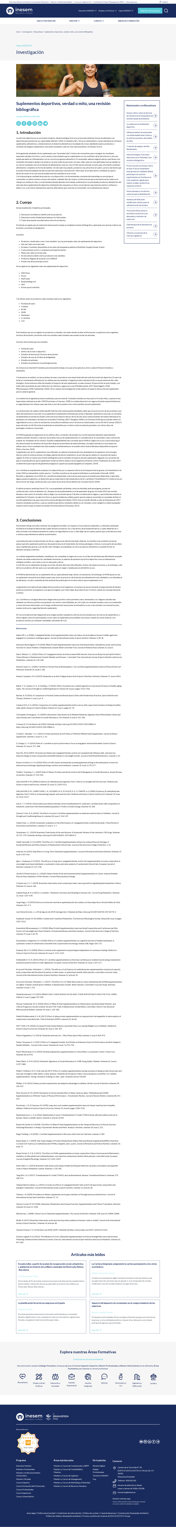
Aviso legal (31, 1513)
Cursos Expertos (23, 1482)
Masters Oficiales (23, 1479)
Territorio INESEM (100, 1475)
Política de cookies (91, 1513)
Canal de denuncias (108, 1513)
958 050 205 (131, 1480)
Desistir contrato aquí (121, 1498)
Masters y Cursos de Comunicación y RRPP (71, 1466)
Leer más (21, 1294)
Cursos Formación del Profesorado (30, 1486)
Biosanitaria (38, 32)
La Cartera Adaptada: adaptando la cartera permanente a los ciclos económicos (124, 1265)
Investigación (27, 32)
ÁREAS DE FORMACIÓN (128, 21)
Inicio (18, 32)
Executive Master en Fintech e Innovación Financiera (28, 2)
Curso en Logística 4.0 (82, 2)
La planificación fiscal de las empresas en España (41, 1303)
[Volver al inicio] (19, 10)
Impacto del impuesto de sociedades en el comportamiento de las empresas (123, 1304)
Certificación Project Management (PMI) (108, 2)
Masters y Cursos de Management (68, 1479)
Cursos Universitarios (25, 1496)
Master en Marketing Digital (61, 2)
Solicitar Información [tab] (150, 10)
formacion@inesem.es (127, 1492)
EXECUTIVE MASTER (46, 21)
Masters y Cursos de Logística (66, 1475)
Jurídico (153, 1383)
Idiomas (104, 1383)
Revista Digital (99, 1466)
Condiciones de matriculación (69, 1513)
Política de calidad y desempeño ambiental (63, 1516)
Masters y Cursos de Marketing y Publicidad (72, 1482)
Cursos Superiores (23, 1493)
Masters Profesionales (25, 1469)
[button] (166, 10)
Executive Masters (23, 1466)
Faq (94, 1479)
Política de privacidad (46, 1513)
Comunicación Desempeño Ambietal (133, 1513)
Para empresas (131, 2)
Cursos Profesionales (25, 1489)
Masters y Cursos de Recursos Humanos (70, 1486)
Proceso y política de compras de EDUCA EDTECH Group (106, 1516)
